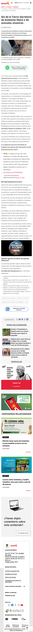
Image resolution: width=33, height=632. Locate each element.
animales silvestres (8, 298)
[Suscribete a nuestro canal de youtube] (22, 605)
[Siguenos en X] (15, 605)
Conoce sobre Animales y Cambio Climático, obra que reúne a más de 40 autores (16, 481)
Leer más (28, 452)
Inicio (2, 7)
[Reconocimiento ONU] (6, 618)
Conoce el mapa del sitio (12, 571)
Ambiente (16, 7)
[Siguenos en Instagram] (18, 605)
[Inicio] (5, 3)
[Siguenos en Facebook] (9, 605)
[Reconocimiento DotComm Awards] (14, 618)
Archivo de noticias (10, 577)
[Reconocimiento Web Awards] (23, 618)
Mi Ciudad (9, 7)
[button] (17, 320)
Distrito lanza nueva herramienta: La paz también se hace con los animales (15, 443)
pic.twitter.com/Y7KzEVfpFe (13, 172)
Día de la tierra (23, 298)
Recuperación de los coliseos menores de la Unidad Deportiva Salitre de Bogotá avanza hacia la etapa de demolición (20, 353)
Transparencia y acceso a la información (13, 581)
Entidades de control (11, 574)
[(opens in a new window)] (24, 320)
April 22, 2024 (20, 177)
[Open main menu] (12, 3)
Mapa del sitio (8, 625)
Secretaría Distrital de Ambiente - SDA (14, 302)
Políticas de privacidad (15, 625)
